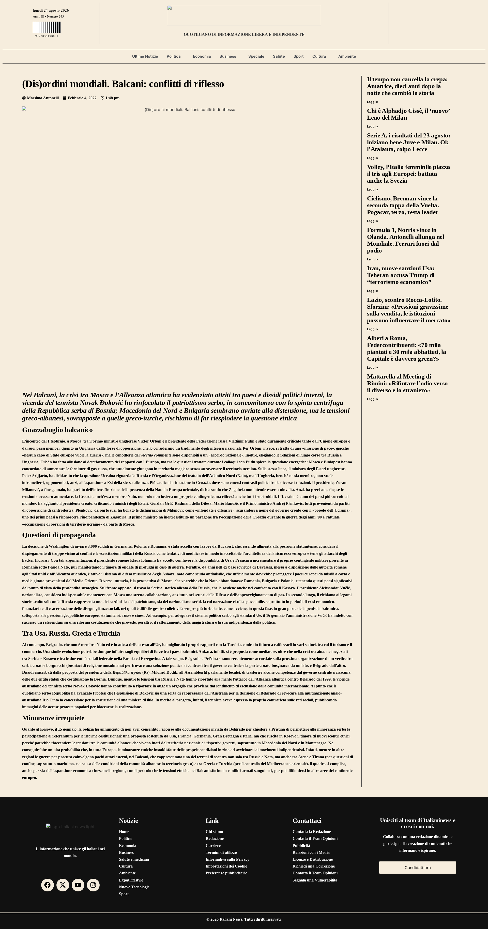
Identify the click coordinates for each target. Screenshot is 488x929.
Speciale (256, 56)
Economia (202, 56)
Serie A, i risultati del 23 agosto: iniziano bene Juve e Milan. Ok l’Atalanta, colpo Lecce (408, 142)
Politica (174, 56)
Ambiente (347, 56)
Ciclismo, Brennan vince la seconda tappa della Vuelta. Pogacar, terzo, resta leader (403, 205)
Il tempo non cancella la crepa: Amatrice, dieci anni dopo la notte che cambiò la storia (407, 86)
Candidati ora (418, 867)
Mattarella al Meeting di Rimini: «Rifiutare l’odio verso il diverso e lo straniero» (407, 383)
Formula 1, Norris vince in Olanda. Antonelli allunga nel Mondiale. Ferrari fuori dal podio (405, 240)
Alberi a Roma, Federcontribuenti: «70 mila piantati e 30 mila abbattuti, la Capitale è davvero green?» (406, 348)
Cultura (319, 56)
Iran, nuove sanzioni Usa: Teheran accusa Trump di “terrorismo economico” (401, 275)
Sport (299, 56)
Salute (279, 56)
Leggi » (372, 102)
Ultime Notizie (145, 56)
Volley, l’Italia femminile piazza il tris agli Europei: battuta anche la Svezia (408, 173)
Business (228, 56)
